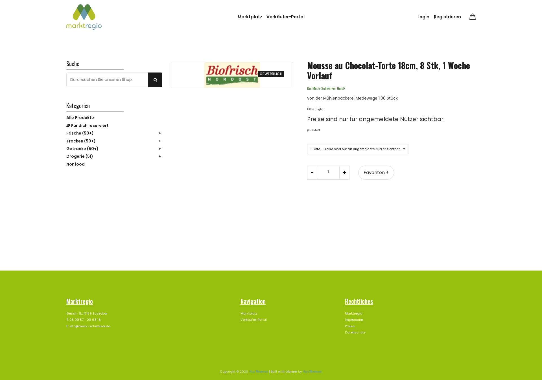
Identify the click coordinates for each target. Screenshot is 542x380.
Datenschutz (355, 332)
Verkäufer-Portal (285, 17)
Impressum (354, 319)
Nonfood (75, 164)
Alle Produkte (80, 117)
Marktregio (353, 313)
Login (423, 17)
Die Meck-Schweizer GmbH (326, 88)
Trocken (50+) (81, 141)
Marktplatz (250, 17)
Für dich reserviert (89, 125)
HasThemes (258, 371)
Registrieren (447, 17)
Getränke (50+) (82, 148)
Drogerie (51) (79, 156)
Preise (350, 326)
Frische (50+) (80, 133)
